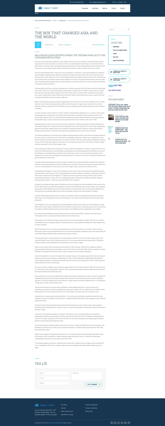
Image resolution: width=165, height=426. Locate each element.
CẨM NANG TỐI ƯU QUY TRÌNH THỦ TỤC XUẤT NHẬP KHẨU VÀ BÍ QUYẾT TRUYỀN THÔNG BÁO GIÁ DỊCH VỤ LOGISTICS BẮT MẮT (119, 107)
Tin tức (113, 8)
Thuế (114, 53)
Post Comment (92, 384)
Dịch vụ (105, 8)
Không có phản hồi (99, 44)
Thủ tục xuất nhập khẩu (56, 423)
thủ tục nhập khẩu (120, 50)
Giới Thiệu (64, 405)
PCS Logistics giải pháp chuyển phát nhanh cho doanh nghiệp (122, 119)
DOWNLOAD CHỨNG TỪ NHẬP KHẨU (119, 72)
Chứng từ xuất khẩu (91, 408)
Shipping (116, 47)
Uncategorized (67, 44)
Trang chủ (85, 8)
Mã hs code (89, 411)
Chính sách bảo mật (67, 411)
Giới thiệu (95, 8)
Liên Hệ (63, 408)
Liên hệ (122, 8)
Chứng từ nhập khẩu (91, 405)
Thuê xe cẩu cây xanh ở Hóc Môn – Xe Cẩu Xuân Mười (122, 141)
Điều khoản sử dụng (67, 414)
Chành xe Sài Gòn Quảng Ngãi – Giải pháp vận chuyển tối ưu (121, 130)
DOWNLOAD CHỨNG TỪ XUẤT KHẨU (119, 79)
